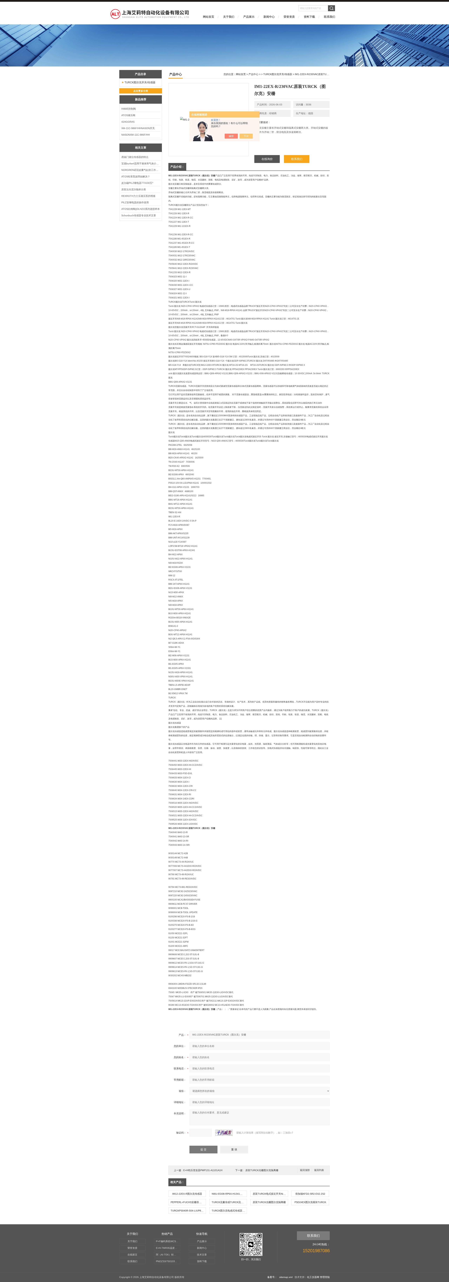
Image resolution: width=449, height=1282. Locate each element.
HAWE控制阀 (128, 108)
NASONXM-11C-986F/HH (135, 134)
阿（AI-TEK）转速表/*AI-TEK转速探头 (168, 1254)
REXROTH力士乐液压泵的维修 (138, 196)
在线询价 (267, 159)
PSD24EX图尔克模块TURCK (310, 1202)
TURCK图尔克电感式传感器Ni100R (229, 1210)
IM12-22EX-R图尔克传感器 (187, 1193)
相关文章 (140, 147)
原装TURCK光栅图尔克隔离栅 (261, 1170)
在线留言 (132, 1254)
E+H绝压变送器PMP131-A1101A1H (202, 1170)
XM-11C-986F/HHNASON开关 (138, 128)
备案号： (272, 1277)
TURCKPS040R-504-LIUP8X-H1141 (188, 1210)
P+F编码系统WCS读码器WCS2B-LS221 (168, 1241)
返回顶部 (305, 1170)
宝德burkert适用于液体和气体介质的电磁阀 (140, 163)
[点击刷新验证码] (224, 1133)
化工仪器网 (313, 1277)
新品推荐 (140, 99)
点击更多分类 (140, 90)
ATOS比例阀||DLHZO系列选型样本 (140, 209)
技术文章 (202, 1254)
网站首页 (208, 16)
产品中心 (253, 74)
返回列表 (319, 1170)
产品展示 (248, 16)
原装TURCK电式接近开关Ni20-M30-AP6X (270, 1193)
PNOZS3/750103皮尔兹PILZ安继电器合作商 (168, 1261)
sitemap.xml (286, 1277)
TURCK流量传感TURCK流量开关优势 (229, 1202)
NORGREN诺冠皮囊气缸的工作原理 (140, 170)
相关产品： (177, 1182)
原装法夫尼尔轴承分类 (133, 189)
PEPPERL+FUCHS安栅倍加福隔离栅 (188, 1202)
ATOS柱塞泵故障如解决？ (135, 176)
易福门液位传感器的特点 (134, 157)
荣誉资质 (289, 16)
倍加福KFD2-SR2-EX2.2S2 (310, 1193)
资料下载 (309, 16)
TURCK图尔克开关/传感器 (140, 82)
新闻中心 (269, 16)
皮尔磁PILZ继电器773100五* (137, 183)
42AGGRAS (128, 121)
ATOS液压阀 (128, 115)
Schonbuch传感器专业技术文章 (138, 215)
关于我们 (228, 16)
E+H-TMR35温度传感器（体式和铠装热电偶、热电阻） (168, 1248)
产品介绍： (177, 166)
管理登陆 (325, 1277)
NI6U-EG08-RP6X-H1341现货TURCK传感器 (229, 1193)
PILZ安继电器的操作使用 (135, 202)
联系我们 (329, 16)
